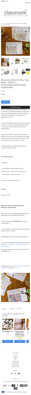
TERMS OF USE (15, 361)
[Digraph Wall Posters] (7, 324)
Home (2, 23)
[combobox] (4, 392)
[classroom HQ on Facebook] (12, 373)
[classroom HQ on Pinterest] (15, 373)
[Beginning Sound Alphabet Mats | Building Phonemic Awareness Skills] (19, 324)
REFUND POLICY (15, 363)
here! (17, 267)
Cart (29, 2)
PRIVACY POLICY (15, 364)
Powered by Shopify (22, 392)
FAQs (15, 359)
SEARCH (15, 355)
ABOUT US (15, 357)
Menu (4, 1)
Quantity (3, 94)
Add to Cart (7, 341)
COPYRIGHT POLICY (16, 366)
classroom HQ (15, 392)
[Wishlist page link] (7, 1)
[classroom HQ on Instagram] (19, 373)
